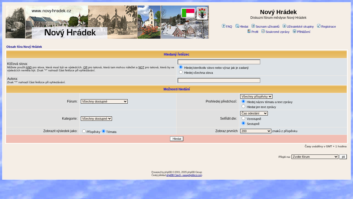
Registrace (328, 26)
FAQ (229, 26)
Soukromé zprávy (278, 31)
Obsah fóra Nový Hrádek (24, 46)
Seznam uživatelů (267, 26)
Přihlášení (303, 31)
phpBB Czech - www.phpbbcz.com (184, 175)
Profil (255, 31)
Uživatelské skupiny (300, 26)
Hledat (244, 26)
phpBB (168, 172)
